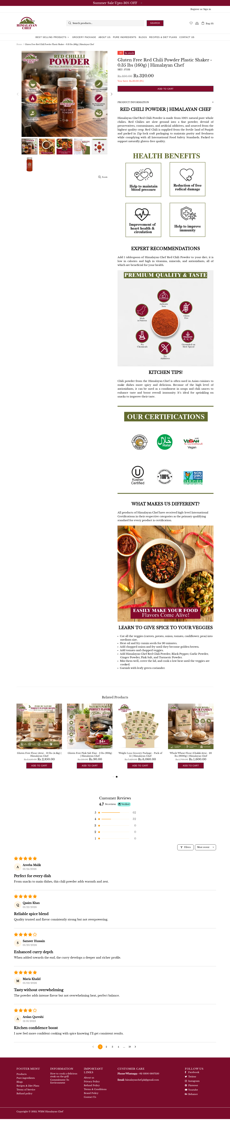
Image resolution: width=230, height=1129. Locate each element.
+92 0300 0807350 (148, 1073)
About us (89, 1077)
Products (22, 1074)
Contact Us (90, 1097)
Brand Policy (91, 1093)
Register (194, 9)
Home (19, 44)
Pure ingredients (26, 1078)
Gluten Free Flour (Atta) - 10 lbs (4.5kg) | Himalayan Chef (39, 754)
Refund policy (24, 1093)
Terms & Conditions (95, 1089)
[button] (115, 812)
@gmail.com (142, 1079)
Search (155, 23)
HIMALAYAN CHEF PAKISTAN (27, 23)
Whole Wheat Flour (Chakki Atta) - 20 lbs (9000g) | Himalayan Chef (191, 754)
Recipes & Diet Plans (28, 1085)
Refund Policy (92, 1085)
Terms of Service (26, 1089)
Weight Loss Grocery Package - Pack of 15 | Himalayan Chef (140, 754)
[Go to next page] (136, 1047)
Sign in (207, 9)
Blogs (20, 1081)
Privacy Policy (92, 1081)
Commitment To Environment (59, 1081)
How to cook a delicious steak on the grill (63, 1075)
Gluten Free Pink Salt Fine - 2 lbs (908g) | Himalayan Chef (90, 754)
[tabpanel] (140, 739)
